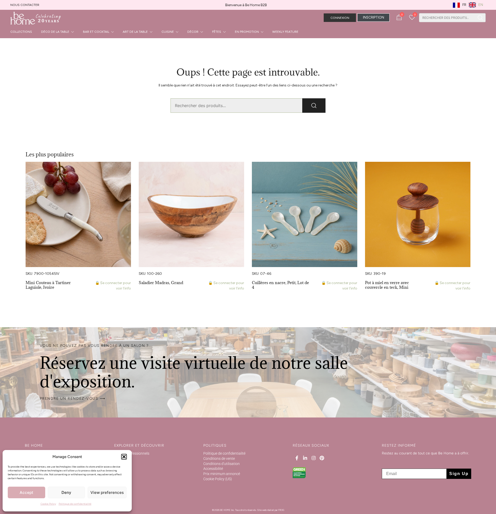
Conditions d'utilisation (221, 464)
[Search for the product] (480, 17)
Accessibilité (213, 469)
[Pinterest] (322, 458)
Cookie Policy (48, 503)
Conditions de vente (219, 458)
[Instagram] (313, 458)
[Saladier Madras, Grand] (191, 214)
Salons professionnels (131, 453)
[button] (124, 456)
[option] (476, 4)
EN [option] (480, 5)
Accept (26, 492)
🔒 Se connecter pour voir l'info (113, 286)
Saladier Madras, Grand (161, 282)
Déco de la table (55, 32)
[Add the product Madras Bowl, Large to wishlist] (239, 170)
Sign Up (459, 473)
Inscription (122, 458)
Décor (192, 32)
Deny (66, 492)
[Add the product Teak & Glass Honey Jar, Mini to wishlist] (465, 170)
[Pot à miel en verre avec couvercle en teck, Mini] (417, 214)
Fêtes (216, 32)
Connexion (339, 17)
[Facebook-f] (297, 458)
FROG (281, 510)
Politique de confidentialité (75, 503)
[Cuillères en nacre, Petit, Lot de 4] (304, 214)
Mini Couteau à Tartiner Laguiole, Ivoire (48, 285)
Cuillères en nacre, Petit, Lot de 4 (280, 285)
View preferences (107, 492)
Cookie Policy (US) (217, 479)
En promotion (247, 32)
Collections (21, 32)
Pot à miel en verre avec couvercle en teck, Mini (387, 285)
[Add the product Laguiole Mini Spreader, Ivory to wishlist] (126, 170)
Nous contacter (24, 5)
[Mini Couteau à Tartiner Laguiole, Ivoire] (78, 214)
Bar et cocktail (96, 32)
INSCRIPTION (373, 17)
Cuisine (167, 32)
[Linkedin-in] (305, 458)
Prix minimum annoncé (221, 474)
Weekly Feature (285, 32)
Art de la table (135, 32)
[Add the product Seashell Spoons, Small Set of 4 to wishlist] (352, 170)
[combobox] (447, 17)
